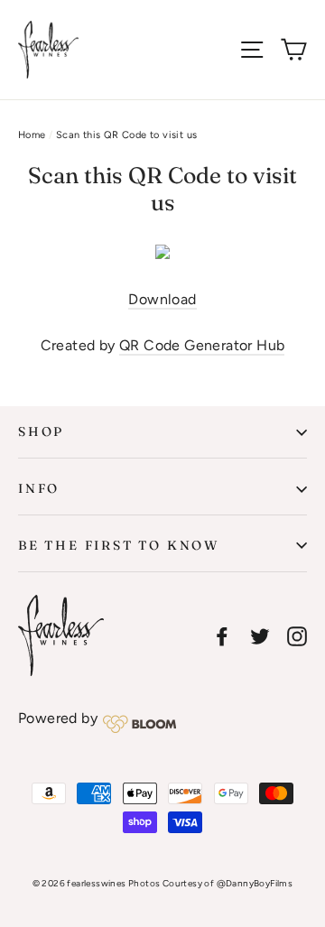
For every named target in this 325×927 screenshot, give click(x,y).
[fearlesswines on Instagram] (297, 635)
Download (162, 299)
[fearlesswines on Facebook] (222, 635)
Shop (41, 431)
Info (39, 488)
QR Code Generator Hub (201, 345)
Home (32, 135)
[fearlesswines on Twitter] (260, 635)
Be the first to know (118, 545)
